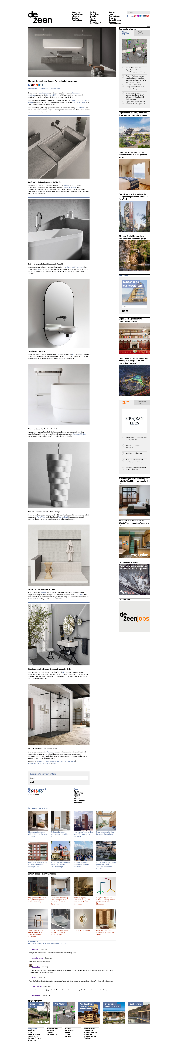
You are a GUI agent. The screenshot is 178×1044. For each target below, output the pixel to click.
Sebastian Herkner (80, 434)
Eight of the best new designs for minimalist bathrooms (52, 81)
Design (75, 18)
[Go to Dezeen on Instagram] (137, 16)
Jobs (111, 14)
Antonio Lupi (63, 517)
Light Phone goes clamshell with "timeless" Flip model (135, 103)
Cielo (64, 672)
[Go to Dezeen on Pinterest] (135, 16)
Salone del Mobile (52, 95)
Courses (112, 22)
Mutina (82, 108)
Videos (93, 20)
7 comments (55, 89)
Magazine (76, 12)
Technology (77, 20)
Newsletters (95, 22)
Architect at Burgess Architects (133, 446)
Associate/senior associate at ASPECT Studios (136, 469)
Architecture (77, 14)
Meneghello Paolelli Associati (73, 267)
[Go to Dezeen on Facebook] (142, 16)
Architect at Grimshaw (134, 453)
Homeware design (34, 763)
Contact (87, 1038)
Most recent (140, 33)
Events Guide (115, 16)
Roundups (40, 761)
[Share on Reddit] (37, 85)
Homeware (47, 763)
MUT (58, 354)
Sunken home (136, 1004)
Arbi (38, 269)
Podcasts (94, 24)
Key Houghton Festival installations (86, 1006)
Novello (66, 185)
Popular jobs (125, 402)
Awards (112, 12)
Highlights (37, 1001)
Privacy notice (90, 1036)
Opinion (93, 16)
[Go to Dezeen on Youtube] (147, 16)
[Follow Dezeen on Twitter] (145, 16)
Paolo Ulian (41, 517)
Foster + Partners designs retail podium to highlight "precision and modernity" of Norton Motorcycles (136, 79)
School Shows (115, 20)
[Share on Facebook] (29, 85)
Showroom (113, 18)
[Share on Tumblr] (41, 85)
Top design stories (127, 29)
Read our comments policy (57, 943)
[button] (148, 26)
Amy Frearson (33, 89)
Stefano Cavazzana (70, 187)
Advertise (88, 1034)
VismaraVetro (52, 752)
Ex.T (77, 108)
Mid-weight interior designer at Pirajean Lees (136, 438)
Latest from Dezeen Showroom (42, 874)
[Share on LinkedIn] (39, 85)
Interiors (75, 16)
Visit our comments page (37, 943)
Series (93, 12)
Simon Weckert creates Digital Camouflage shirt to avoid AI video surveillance (135, 70)
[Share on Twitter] (32, 85)
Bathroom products (68, 761)
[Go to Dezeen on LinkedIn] (140, 16)
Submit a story (90, 1032)
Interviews (94, 14)
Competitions (115, 24)
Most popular (125, 33)
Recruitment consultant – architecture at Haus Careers (136, 461)
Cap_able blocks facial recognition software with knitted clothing (135, 87)
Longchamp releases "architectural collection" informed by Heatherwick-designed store (135, 96)
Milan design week (79, 102)
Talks (92, 18)
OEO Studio (79, 595)
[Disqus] (72, 971)
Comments (88, 1030)
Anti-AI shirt (60, 1004)
